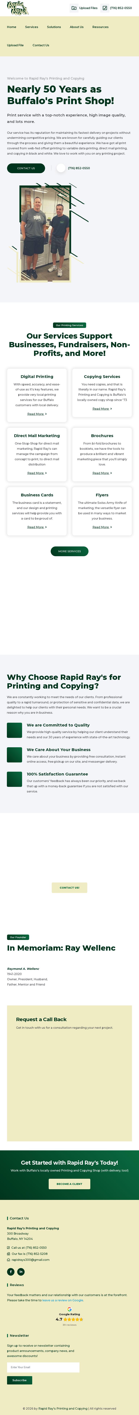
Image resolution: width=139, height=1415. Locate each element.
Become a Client (69, 1184)
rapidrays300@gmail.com (31, 1260)
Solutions (54, 27)
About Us (77, 27)
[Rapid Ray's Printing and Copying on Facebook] (10, 1272)
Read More (35, 414)
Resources (100, 27)
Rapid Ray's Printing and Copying (62, 1408)
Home (11, 27)
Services (31, 27)
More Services (69, 551)
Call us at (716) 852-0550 (29, 1247)
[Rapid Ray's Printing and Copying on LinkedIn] (21, 1272)
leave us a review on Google (62, 1300)
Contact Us (41, 45)
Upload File (15, 45)
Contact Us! (69, 887)
